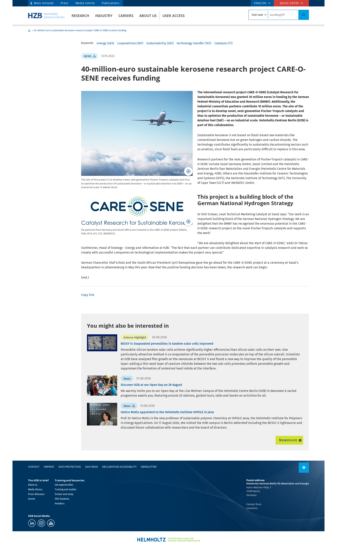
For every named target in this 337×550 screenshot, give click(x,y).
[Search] (303, 15)
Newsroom (288, 440)
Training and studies (65, 489)
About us (148, 15)
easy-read (91, 466)
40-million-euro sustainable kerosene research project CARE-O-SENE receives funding (80, 30)
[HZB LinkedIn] (32, 523)
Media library (35, 489)
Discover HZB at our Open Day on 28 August (151, 385)
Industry (104, 15)
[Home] (46, 15)
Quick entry (289, 3)
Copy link (87, 295)
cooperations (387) (130, 43)
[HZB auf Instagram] (41, 523)
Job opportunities (64, 484)
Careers (125, 15)
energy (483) (105, 43)
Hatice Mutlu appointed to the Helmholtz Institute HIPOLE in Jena (167, 412)
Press (64, 3)
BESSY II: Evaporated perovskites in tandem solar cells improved (167, 343)
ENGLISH (260, 3)
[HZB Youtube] (51, 523)
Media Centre (85, 3)
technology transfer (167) (194, 43)
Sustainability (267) (160, 43)
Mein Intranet (44, 3)
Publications (110, 3)
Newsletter (148, 466)
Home (29, 30)
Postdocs (60, 503)
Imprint (49, 466)
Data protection (70, 466)
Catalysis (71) (223, 43)
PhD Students (62, 498)
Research (80, 15)
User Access (173, 15)
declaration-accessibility (119, 466)
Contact (33, 466)
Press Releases (36, 494)
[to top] (304, 468)
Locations (252, 508)
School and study (64, 494)
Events (31, 498)
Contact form (253, 504)
